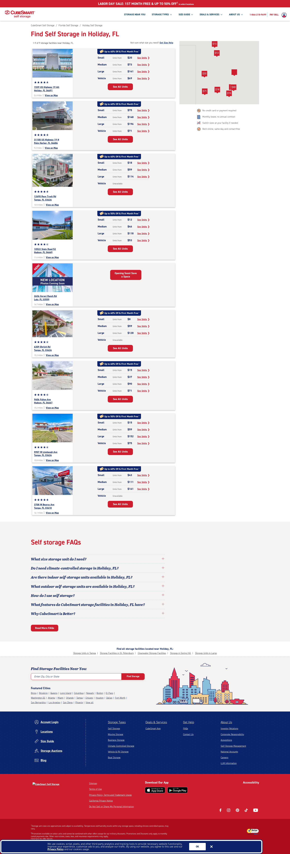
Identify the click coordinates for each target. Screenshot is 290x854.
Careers (224, 757)
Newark (90, 693)
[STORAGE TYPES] (171, 14)
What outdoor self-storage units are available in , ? (83, 586)
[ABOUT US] (242, 14)
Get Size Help (166, 42)
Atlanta (51, 697)
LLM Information (229, 763)
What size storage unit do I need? (59, 559)
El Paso (109, 693)
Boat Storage (114, 757)
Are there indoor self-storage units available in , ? (82, 577)
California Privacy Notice (101, 800)
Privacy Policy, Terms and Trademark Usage (110, 795)
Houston (100, 697)
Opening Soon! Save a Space (126, 274)
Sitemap (93, 783)
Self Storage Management (233, 746)
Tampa (79, 697)
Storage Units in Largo (206, 653)
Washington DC (38, 697)
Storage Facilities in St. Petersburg (117, 653)
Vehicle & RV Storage (118, 751)
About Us (226, 722)
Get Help (188, 722)
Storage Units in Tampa (84, 653)
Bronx (33, 693)
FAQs (185, 728)
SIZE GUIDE (184, 14)
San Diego (68, 702)
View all (89, 702)
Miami (60, 697)
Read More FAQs (44, 628)
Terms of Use (95, 789)
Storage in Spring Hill (180, 653)
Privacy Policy (55, 849)
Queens (53, 693)
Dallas (109, 697)
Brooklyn (43, 693)
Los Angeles (54, 702)
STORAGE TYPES (160, 14)
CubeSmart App (153, 728)
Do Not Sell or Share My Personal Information (111, 806)
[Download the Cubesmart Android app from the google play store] (177, 790)
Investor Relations (229, 728)
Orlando (70, 697)
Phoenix (79, 702)
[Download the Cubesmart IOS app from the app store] (155, 790)
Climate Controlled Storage (121, 746)
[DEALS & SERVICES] (221, 14)
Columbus (79, 693)
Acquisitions (226, 740)
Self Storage (114, 728)
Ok (197, 846)
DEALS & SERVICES (209, 14)
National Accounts (229, 751)
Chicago (89, 697)
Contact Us (188, 734)
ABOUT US (234, 14)
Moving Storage (115, 734)
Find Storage (133, 676)
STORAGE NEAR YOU (134, 14)
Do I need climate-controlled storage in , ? (75, 568)
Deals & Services (156, 722)
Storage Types (117, 722)
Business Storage (116, 740)
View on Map (51, 95)
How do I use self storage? (53, 595)
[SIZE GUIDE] (192, 14)
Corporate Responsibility (232, 734)
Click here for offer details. (42, 839)
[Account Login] (284, 15)
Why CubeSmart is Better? (53, 613)
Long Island (65, 693)
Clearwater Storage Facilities (152, 653)
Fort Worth (120, 697)
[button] (204, 74)
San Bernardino (38, 702)
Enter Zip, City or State (46, 676)
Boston (99, 693)
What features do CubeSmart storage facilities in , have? (88, 604)
